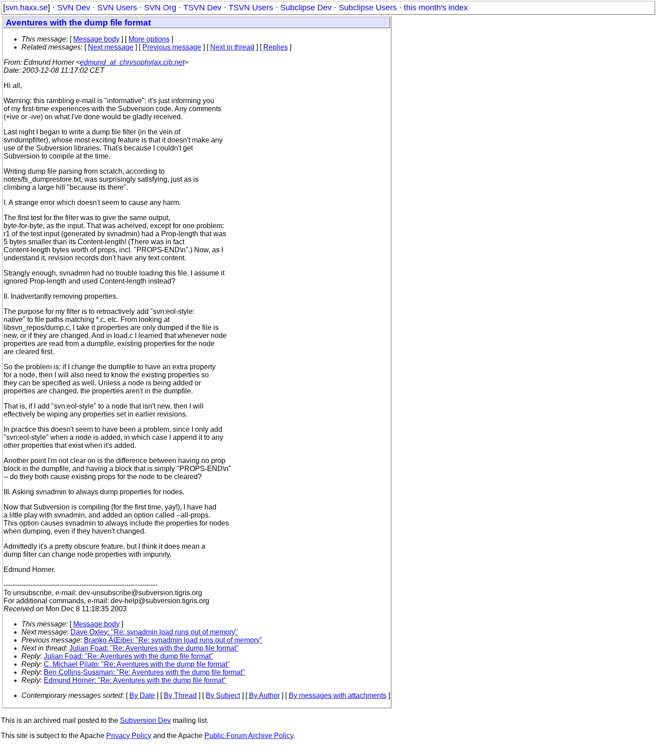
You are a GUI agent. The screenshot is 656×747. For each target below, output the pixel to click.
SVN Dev (73, 7)
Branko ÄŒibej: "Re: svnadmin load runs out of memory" (173, 640)
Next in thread (232, 47)
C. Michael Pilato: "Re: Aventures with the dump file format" (137, 664)
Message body (96, 39)
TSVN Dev (202, 7)
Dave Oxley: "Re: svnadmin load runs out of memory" (154, 632)
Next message (110, 47)
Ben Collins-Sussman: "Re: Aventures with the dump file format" (144, 672)
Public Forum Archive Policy (248, 735)
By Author (264, 695)
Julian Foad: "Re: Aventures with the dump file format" (154, 648)
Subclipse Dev (306, 7)
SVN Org (160, 7)
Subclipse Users (368, 7)
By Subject (223, 695)
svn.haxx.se (26, 7)
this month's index (436, 7)
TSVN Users (250, 7)
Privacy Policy (128, 735)
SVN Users (117, 7)
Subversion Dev (145, 720)
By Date (142, 695)
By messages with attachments (337, 695)
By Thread (180, 695)
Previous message (171, 47)
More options (149, 39)
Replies (275, 47)
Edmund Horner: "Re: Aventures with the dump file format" (135, 680)
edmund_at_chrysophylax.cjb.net (132, 62)
